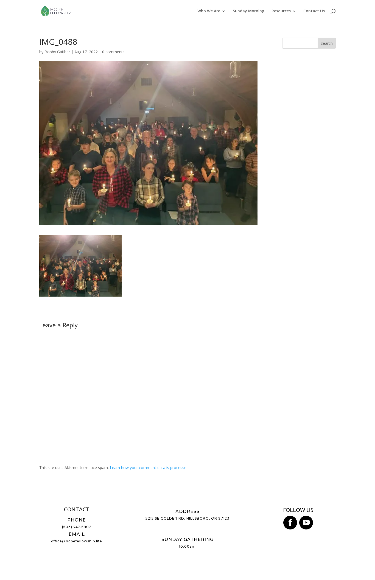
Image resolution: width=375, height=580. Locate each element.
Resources (281, 11)
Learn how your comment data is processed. (149, 467)
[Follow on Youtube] (306, 522)
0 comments (113, 51)
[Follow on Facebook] (290, 522)
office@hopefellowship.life (76, 541)
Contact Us (314, 11)
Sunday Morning (248, 11)
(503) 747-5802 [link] (76, 527)
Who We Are (208, 11)
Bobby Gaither (57, 51)
